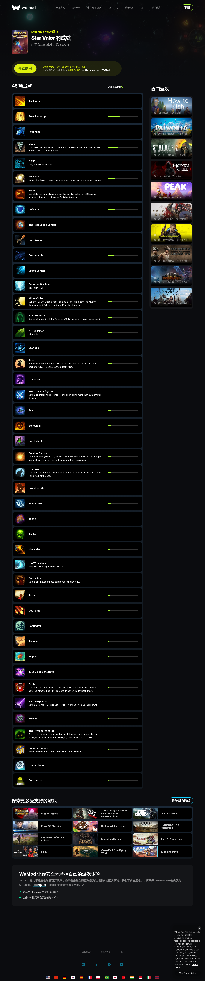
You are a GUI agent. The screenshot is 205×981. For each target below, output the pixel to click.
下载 (187, 7)
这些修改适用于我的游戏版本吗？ (41, 897)
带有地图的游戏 (94, 7)
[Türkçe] (123, 977)
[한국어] (73, 977)
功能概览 (129, 7)
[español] (81, 977)
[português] (107, 977)
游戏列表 (76, 7)
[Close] (199, 928)
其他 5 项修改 (74, 70)
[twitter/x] (96, 964)
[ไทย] (157, 977)
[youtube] (121, 964)
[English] (48, 977)
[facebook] (109, 965)
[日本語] (115, 977)
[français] (90, 977)
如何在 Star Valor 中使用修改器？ (41, 891)
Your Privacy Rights (187, 973)
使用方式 (60, 7)
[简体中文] (56, 977)
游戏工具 (113, 7)
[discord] (83, 965)
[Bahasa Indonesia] (140, 977)
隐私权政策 (105, 952)
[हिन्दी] (132, 977)
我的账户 (156, 7)
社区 (143, 7)
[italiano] (149, 977)
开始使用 (25, 68)
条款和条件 (87, 952)
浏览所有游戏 (181, 800)
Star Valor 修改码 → (44, 32)
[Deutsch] (64, 977)
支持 (121, 952)
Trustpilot (39, 885)
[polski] (98, 977)
